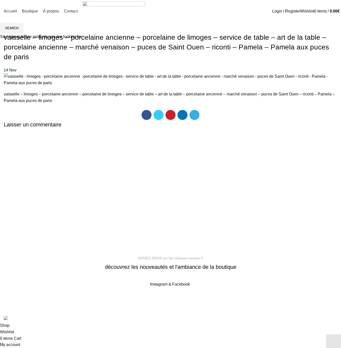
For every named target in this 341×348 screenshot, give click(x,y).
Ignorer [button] (333, 341)
